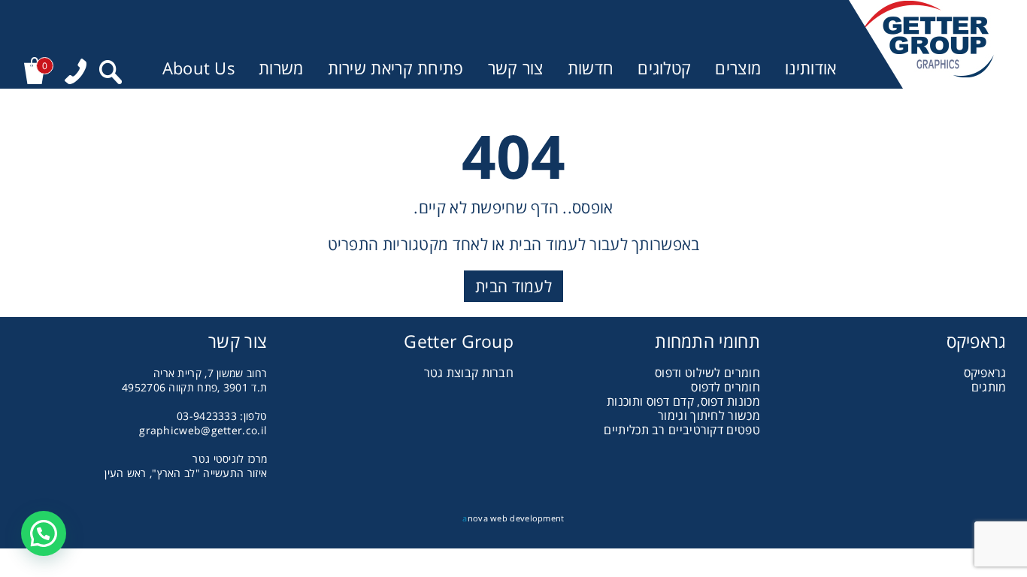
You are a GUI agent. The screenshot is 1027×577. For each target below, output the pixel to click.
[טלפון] (75, 71)
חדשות (591, 68)
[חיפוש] (110, 72)
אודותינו (810, 68)
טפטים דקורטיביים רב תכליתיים (681, 429)
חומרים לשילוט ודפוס (707, 372)
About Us (198, 68)
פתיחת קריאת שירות (396, 68)
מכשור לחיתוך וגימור (709, 415)
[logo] (928, 44)
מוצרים (738, 68)
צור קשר (516, 68)
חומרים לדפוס (725, 387)
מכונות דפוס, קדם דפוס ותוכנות (683, 401)
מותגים (989, 387)
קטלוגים (664, 68)
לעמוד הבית (513, 286)
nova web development (513, 518)
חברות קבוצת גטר (469, 372)
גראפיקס (985, 372)
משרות (281, 68)
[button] (43, 533)
